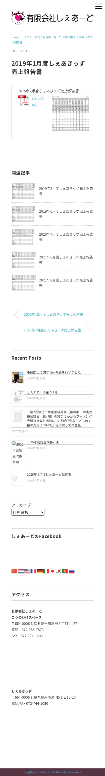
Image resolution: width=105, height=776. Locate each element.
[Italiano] (46, 570)
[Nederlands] (21, 570)
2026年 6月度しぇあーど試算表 (49, 474)
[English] (27, 570)
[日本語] (53, 570)
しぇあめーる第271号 (42, 392)
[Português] (65, 570)
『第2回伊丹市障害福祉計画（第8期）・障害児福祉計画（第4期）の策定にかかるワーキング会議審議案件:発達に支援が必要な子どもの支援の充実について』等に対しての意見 (59, 418)
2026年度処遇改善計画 (43, 442)
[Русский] (72, 570)
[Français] (34, 570)
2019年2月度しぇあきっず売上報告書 (52, 329)
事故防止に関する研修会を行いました (54, 372)
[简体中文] (14, 570)
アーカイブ (21, 505)
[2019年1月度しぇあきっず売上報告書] (54, 115)
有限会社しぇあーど (38, 772)
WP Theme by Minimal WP (66, 772)
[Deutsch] (40, 570)
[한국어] (59, 570)
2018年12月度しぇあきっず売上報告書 (53, 314)
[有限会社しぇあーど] (52, 15)
